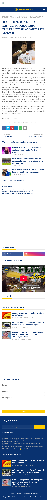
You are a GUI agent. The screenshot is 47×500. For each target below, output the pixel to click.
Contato (18, 493)
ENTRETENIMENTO (15, 122)
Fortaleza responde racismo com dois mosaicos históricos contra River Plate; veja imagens (27, 161)
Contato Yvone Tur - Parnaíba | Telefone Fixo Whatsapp (28, 314)
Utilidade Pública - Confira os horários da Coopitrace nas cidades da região (28, 324)
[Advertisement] (23, 359)
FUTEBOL (15, 16)
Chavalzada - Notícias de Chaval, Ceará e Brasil (29, 497)
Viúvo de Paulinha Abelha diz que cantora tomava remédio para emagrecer (28, 171)
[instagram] (34, 254)
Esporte (25, 122)
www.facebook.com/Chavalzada (13, 450)
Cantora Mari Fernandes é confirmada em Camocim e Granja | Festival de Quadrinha (27, 150)
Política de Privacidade (30, 493)
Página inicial (6, 16)
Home (12, 493)
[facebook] (12, 254)
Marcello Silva (8, 37)
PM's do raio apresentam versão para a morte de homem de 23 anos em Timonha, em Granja (27, 334)
